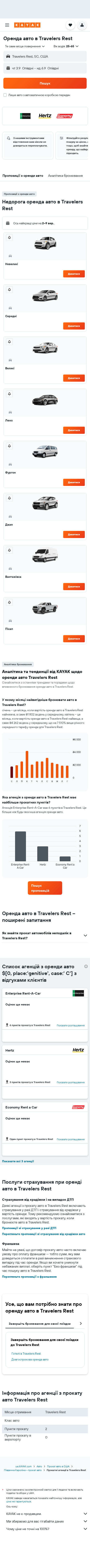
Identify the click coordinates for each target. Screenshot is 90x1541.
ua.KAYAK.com (23, 1466)
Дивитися (74, 273)
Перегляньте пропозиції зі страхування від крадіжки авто (43, 1234)
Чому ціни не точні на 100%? (27, 1529)
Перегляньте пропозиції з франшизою (29, 1276)
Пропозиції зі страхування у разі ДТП (29, 1228)
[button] (7, 25)
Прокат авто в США (58, 1466)
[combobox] (25, 46)
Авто (39, 1466)
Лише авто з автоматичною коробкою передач (39, 95)
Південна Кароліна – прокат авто (23, 1470)
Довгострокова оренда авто (30, 1359)
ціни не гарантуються (18, 1501)
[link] (45, 888)
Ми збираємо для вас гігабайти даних (35, 1521)
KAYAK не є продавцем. (23, 1514)
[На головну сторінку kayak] (27, 25)
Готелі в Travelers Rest (26, 1353)
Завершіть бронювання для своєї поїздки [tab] (40, 1324)
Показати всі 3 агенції (18, 1161)
